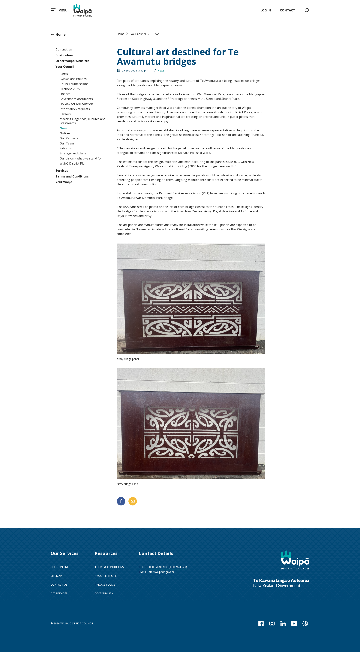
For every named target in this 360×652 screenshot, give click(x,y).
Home (61, 34)
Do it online (64, 55)
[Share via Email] (132, 501)
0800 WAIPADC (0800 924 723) (168, 567)
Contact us (64, 49)
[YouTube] (294, 623)
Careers (65, 114)
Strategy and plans (73, 153)
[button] (59, 10)
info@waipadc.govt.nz (161, 572)
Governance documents (76, 99)
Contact (287, 10)
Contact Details (156, 553)
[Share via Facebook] (121, 501)
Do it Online (60, 567)
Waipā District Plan (73, 163)
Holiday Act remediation (76, 104)
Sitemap (56, 576)
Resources (106, 553)
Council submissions (74, 84)
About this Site (106, 576)
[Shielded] (305, 623)
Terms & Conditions (109, 567)
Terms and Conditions (72, 176)
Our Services (65, 553)
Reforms (66, 148)
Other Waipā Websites (72, 61)
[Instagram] (272, 623)
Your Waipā (64, 182)
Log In (265, 10)
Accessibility (104, 593)
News (64, 128)
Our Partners (69, 138)
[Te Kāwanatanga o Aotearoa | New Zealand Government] (281, 583)
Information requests (75, 109)
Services (62, 170)
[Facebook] (261, 623)
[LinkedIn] (283, 623)
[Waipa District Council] (295, 560)
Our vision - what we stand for (81, 158)
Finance (65, 94)
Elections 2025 (70, 89)
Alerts (64, 74)
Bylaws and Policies (73, 79)
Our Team (67, 143)
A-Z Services (59, 593)
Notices (65, 133)
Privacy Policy (105, 584)
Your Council (65, 67)
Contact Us (59, 584)
